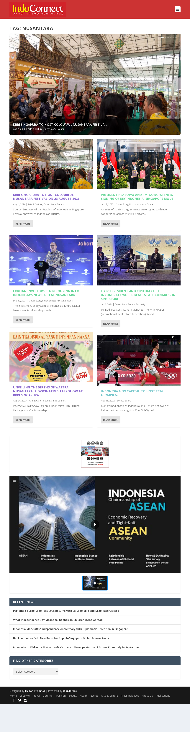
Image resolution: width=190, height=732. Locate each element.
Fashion (61, 695)
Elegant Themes (35, 691)
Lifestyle (25, 695)
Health (84, 695)
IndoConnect (49, 300)
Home (13, 695)
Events (60, 129)
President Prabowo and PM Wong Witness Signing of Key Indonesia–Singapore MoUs (137, 197)
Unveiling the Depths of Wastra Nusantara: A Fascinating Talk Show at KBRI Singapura (48, 391)
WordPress (70, 691)
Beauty (72, 695)
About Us (147, 695)
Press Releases (65, 300)
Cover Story (50, 129)
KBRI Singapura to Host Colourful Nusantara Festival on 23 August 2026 (46, 197)
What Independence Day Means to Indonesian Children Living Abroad (58, 620)
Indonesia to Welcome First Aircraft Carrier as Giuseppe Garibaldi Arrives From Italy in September (76, 647)
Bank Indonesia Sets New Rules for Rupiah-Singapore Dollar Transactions (61, 638)
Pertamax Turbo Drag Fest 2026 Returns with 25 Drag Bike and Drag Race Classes (66, 610)
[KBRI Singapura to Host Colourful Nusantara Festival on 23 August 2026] (51, 164)
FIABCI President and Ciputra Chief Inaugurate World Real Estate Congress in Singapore (138, 295)
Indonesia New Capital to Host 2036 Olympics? (132, 393)
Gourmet (48, 695)
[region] (95, 534)
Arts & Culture (35, 129)
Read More (22, 223)
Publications (163, 695)
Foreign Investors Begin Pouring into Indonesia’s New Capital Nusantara (46, 293)
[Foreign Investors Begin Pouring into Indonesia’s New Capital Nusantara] (51, 260)
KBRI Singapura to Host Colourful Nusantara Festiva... (60, 125)
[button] (95, 524)
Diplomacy (135, 204)
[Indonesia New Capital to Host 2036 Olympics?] (139, 360)
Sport (128, 400)
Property (140, 304)
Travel (36, 695)
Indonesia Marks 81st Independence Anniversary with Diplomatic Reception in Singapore (70, 629)
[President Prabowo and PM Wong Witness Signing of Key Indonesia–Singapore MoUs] (139, 164)
